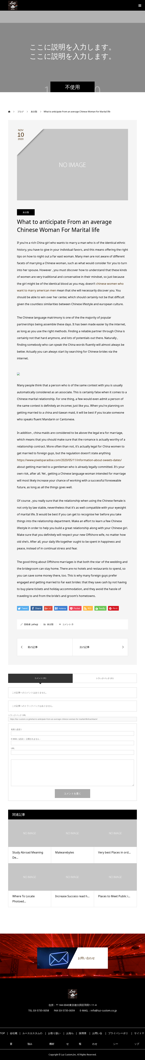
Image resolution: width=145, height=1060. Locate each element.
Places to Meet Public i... (114, 896)
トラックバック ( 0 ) (104, 678)
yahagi (34, 624)
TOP (2, 1033)
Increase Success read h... (72, 896)
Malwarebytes (64, 852)
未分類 (26, 212)
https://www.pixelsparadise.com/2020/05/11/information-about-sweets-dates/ (69, 460)
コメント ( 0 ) (40, 678)
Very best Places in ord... (114, 852)
